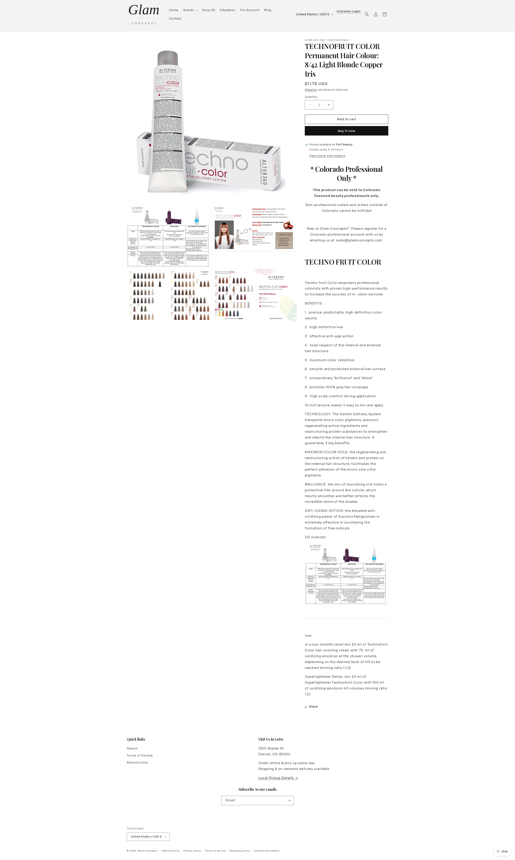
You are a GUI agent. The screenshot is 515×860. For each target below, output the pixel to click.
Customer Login (349, 11)
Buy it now (346, 131)
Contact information (267, 850)
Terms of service (215, 850)
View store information (327, 156)
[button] (190, 10)
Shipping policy (240, 850)
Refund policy (137, 762)
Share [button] (313, 706)
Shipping (310, 89)
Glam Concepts (147, 850)
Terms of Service (140, 755)
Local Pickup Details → (278, 778)
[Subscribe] (289, 800)
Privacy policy (192, 850)
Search (132, 748)
